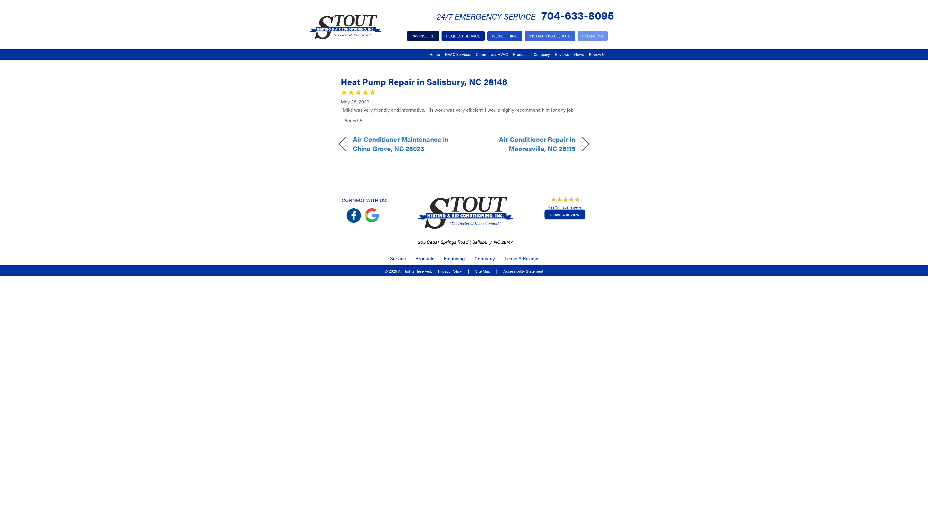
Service (398, 258)
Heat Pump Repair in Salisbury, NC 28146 (424, 81)
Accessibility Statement (523, 271)
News (579, 54)
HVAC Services (458, 54)
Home (434, 54)
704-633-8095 (577, 15)
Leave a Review (565, 214)
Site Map (482, 271)
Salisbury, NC (486, 241)
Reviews (562, 54)
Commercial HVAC (492, 54)
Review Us (598, 54)
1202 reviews (571, 207)
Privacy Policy (450, 271)
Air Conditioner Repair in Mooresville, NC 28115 (523, 144)
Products (521, 54)
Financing (454, 258)
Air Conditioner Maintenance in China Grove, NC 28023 (401, 144)
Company (542, 54)
